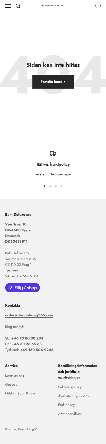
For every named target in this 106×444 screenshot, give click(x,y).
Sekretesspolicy (70, 387)
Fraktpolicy (66, 404)
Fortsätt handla (53, 81)
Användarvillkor (70, 413)
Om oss (11, 384)
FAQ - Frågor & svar (20, 393)
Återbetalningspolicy (73, 396)
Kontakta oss (14, 375)
